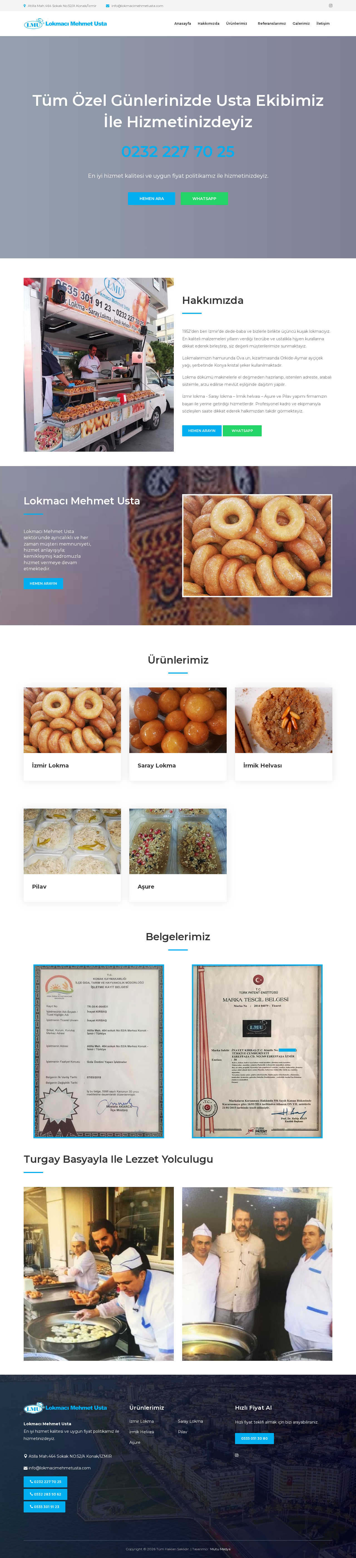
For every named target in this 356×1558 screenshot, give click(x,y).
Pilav (39, 886)
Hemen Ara (152, 187)
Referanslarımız (272, 23)
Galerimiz (301, 23)
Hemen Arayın (202, 431)
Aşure (146, 886)
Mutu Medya (220, 1549)
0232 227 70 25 (47, 1482)
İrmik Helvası (262, 765)
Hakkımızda (208, 23)
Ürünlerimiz (236, 23)
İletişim (323, 23)
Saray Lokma (157, 765)
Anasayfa (182, 23)
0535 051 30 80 (254, 1438)
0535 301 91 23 (46, 1507)
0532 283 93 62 (47, 1494)
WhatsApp (204, 187)
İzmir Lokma (50, 765)
